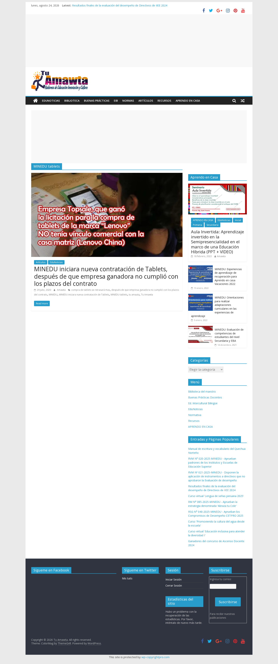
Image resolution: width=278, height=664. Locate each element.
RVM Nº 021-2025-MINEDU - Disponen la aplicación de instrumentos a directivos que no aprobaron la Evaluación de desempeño (216, 476)
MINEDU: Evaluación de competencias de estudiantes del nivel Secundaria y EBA (229, 335)
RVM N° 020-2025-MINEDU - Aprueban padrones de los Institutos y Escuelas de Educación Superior (212, 462)
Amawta (61, 289)
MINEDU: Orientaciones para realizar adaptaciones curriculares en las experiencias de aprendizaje (217, 307)
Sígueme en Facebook (51, 570)
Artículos (145, 100)
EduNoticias (51, 100)
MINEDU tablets (119, 294)
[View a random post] (242, 101)
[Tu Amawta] (35, 101)
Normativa (194, 415)
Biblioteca (71, 100)
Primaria (197, 224)
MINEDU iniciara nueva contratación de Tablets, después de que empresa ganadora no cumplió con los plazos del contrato (106, 276)
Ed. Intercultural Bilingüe (202, 403)
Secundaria (212, 224)
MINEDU (53, 294)
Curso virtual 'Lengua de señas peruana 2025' (216, 496)
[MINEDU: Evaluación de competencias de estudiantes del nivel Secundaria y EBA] (200, 328)
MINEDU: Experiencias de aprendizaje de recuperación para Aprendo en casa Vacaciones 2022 (228, 276)
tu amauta (134, 294)
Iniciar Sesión (173, 579)
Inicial (238, 220)
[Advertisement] (139, 40)
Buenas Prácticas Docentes (205, 397)
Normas (128, 100)
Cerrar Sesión (173, 585)
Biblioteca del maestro (202, 391)
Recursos (164, 100)
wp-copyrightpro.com (155, 657)
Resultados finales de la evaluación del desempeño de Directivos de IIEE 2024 (119, 5)
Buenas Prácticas (96, 100)
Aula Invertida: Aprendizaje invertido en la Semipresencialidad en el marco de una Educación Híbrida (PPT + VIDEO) (217, 241)
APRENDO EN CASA (188, 100)
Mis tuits (127, 578)
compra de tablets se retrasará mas (90, 289)
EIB (116, 100)
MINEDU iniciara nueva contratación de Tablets (84, 294)
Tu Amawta (147, 294)
